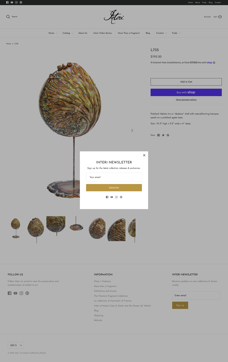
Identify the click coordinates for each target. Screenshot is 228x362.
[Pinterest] (121, 197)
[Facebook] (107, 197)
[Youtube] (112, 197)
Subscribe (114, 187)
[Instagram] (116, 197)
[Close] (144, 155)
